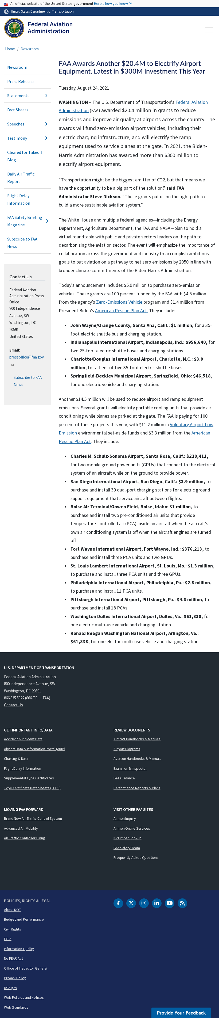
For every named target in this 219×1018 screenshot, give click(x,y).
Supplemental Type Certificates (29, 778)
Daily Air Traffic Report (20, 177)
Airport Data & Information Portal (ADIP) (34, 748)
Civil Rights (12, 929)
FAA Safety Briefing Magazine (24, 221)
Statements (18, 95)
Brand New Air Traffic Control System (33, 818)
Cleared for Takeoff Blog (24, 156)
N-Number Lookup (128, 838)
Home (10, 48)
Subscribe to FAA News (22, 242)
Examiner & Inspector (130, 768)
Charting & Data (16, 758)
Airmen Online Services (132, 828)
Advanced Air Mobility (21, 828)
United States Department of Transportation (42, 11)
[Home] (38, 30)
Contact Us (13, 704)
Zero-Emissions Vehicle (119, 302)
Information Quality (19, 948)
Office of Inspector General (25, 968)
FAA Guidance (124, 778)
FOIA (7, 938)
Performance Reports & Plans (137, 788)
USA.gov (10, 987)
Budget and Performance (24, 919)
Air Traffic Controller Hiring (24, 838)
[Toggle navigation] (209, 30)
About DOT (12, 909)
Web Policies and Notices (24, 997)
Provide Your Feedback (181, 1012)
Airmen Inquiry (125, 818)
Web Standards (16, 1007)
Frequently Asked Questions (136, 857)
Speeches (15, 124)
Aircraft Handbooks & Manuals (137, 739)
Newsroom (30, 48)
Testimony (17, 138)
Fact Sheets (17, 109)
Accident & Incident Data (23, 739)
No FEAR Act (13, 958)
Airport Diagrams (127, 748)
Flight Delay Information (18, 199)
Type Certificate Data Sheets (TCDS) (32, 788)
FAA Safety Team (127, 847)
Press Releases (20, 81)
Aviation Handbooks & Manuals (137, 758)
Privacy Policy (15, 977)
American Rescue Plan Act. (121, 310)
